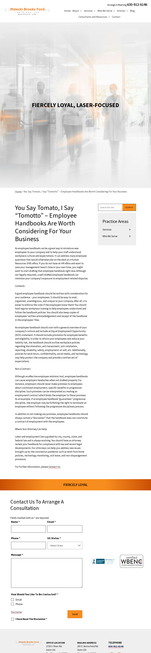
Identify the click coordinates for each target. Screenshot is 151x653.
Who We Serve (104, 10)
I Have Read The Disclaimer (31, 619)
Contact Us (54, 466)
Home (67, 10)
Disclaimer (16, 612)
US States (54, 538)
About (75, 10)
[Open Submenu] (129, 229)
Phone (15, 538)
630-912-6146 (137, 4)
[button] (148, 632)
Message (17, 554)
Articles (121, 10)
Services (88, 10)
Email (51, 521)
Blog (132, 10)
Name (15, 521)
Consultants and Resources (92, 16)
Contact (116, 16)
